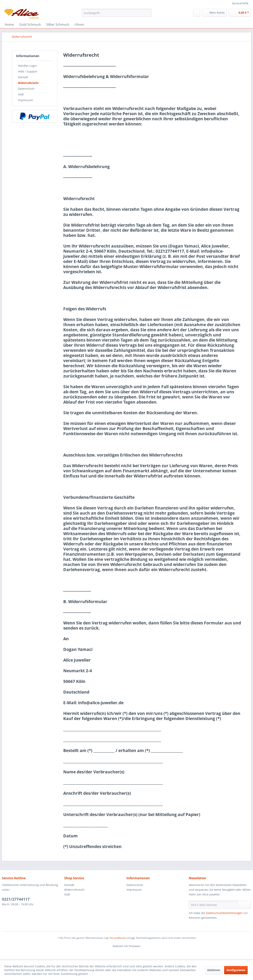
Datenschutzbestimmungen (224, 913)
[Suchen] (148, 13)
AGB (21, 94)
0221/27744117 (16, 899)
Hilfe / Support (27, 71)
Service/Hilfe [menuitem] (240, 3)
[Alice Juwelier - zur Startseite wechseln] (21, 14)
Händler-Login (27, 66)
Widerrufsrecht (28, 83)
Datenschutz (26, 88)
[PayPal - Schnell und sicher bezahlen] (34, 116)
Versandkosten (118, 938)
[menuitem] (117, 13)
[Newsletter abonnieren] (244, 905)
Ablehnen (213, 970)
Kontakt (23, 77)
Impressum (25, 100)
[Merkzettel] (196, 13)
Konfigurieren (236, 970)
